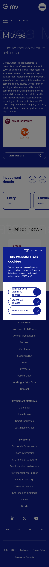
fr (36, 251)
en (27, 251)
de (41, 251)
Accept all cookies (17, 301)
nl (31, 251)
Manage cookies (20, 311)
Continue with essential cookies (19, 292)
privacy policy (14, 276)
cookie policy (27, 273)
